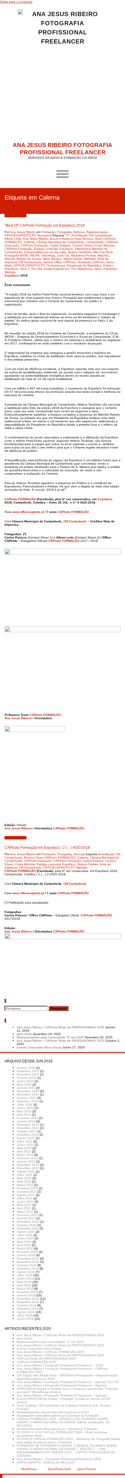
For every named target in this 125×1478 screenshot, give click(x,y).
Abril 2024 (24, 1114)
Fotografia (64, 232)
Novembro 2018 (28, 1302)
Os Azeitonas (55, 265)
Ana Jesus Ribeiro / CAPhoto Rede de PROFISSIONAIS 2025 (60, 1040)
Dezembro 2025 (28, 1071)
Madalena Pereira (83, 255)
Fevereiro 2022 (27, 1188)
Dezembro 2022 (28, 1164)
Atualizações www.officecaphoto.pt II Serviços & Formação (58, 1415)
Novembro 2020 (28, 1221)
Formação (49, 232)
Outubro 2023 (26, 1131)
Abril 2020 (24, 1245)
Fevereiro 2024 (27, 1118)
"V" (67, 235)
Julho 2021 (24, 1198)
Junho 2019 (25, 1278)
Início (20, 205)
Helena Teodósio (79, 252)
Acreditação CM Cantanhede (91, 235)
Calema (29, 242)
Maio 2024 (24, 1111)
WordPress (28, 1469)
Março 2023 (25, 1154)
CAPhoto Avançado (38, 861)
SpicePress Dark (59, 1469)
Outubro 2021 (26, 1191)
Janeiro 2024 (26, 1121)
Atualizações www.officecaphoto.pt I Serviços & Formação (57, 1429)
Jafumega (48, 255)
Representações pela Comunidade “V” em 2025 (50, 1037)
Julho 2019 (24, 1275)
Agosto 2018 (26, 1312)
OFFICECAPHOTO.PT (29, 265)
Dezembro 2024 (28, 1091)
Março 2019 (25, 1288)
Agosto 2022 (26, 1171)
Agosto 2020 (26, 1231)
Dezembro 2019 (28, 1258)
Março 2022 (25, 1185)
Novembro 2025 (28, 1074)
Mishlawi (90, 258)
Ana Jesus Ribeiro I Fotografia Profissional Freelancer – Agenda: (62, 1385)
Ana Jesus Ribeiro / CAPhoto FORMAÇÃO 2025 (50, 1352)
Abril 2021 (24, 1208)
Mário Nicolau (52, 258)
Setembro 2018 (28, 1308)
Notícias (79, 232)
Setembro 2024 (28, 1101)
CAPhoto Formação (34, 245)
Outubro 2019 (26, 1265)
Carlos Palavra (60, 245)
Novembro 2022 (28, 1168)
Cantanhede (95, 242)
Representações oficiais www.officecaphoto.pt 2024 (53, 1412)
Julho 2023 (24, 1141)
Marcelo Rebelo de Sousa (23, 258)
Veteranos (44, 235)
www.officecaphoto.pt (28, 512)
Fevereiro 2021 (27, 1215)
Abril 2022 (24, 1181)
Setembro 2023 (28, 1134)
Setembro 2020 (28, 1228)
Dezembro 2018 (28, 1298)
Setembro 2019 (28, 1268)
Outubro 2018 (26, 1305)
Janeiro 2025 (26, 1087)
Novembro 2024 (28, 1094)
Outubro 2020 (26, 1225)
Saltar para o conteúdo (16, 1)
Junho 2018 (25, 1318)
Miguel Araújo (72, 258)
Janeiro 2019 (26, 1295)
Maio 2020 (24, 1241)
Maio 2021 (24, 1205)
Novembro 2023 (28, 1128)
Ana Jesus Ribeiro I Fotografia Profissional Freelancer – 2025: (60, 1365)
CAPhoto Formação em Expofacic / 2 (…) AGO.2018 (47, 847)
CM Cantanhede (74, 521)
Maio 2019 (24, 1282)
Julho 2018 (24, 1315)
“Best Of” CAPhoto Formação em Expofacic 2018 (51, 209)
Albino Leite (13, 238)
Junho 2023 (25, 1144)
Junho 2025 (25, 1081)
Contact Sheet (82, 245)
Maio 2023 (24, 1148)
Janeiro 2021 (26, 1218)
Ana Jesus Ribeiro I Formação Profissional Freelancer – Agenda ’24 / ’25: (68, 1382)
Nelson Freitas (88, 864)
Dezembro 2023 (28, 1124)
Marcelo (103, 255)
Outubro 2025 (26, 1077)
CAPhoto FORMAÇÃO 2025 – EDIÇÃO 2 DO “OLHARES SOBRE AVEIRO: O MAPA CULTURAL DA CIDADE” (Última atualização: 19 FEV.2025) (63, 1422)
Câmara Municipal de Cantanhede (60, 242)
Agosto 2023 (26, 1138)
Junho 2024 (25, 1108)
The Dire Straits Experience (50, 268)
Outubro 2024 (26, 1098)
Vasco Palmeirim (105, 268)
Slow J (24, 268)
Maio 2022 (24, 1178)
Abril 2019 (24, 1285)
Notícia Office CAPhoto (59, 262)
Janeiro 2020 (26, 1255)
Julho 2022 (24, 1174)
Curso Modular (25, 864)
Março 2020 (25, 1248)
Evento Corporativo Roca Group (39, 1047)
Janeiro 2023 (26, 1161)
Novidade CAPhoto (91, 262)
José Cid (63, 255)
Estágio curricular (46, 248)
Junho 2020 (25, 1238)
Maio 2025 (24, 1084)
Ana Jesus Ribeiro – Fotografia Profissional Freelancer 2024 (59, 1459)
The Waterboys (81, 268)
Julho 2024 (24, 1104)
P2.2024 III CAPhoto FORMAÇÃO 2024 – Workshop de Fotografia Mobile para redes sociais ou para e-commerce (68, 1440)
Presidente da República (84, 265)
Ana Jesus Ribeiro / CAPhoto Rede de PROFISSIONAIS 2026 (60, 1027)
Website (10, 272)
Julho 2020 (24, 1235)
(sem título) (24, 1034)
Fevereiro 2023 (27, 1158)
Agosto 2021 (26, 1195)
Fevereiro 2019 (27, 1292)
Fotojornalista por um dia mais (45, 252)
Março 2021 (25, 1211)
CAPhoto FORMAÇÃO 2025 (36, 1362)
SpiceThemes (86, 1469)
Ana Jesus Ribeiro (22, 232)
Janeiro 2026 (26, 1067)
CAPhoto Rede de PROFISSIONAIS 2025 (46, 1358)
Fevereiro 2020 (27, 1251)
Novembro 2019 (28, 1262)
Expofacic (66, 248)
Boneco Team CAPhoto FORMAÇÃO (50, 857)
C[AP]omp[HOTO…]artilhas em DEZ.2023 (46, 1462)
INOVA (34, 255)
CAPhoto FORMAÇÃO (20, 499)
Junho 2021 (25, 1201)
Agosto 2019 (26, 1272)
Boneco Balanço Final (65, 238)
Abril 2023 (24, 1151)
